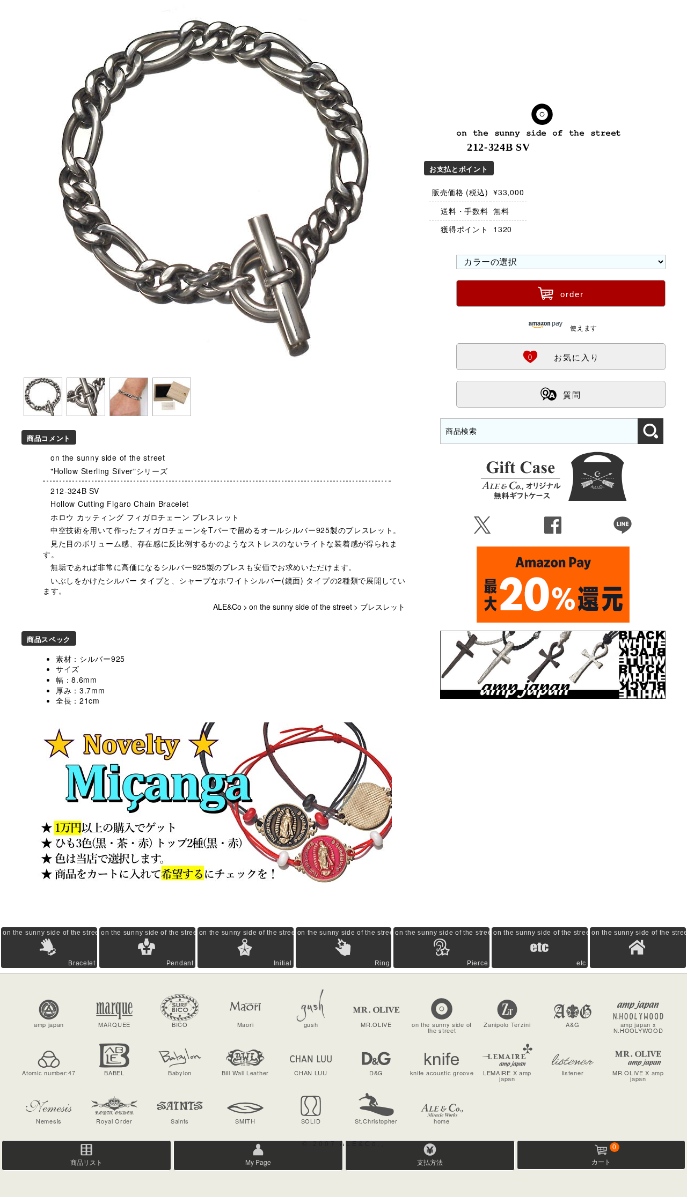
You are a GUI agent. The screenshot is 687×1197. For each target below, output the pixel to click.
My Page (258, 1161)
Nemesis (49, 1121)
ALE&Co (227, 606)
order (561, 293)
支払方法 (430, 1161)
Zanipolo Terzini (507, 1024)
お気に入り (561, 356)
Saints (180, 1121)
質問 (560, 394)
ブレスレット (382, 606)
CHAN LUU (310, 1072)
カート (603, 1154)
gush (311, 1024)
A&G (572, 1024)
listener (573, 1072)
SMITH (245, 1121)
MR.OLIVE (376, 1024)
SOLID (311, 1121)
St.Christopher (376, 1121)
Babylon (180, 1072)
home (442, 1121)
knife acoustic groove (442, 1072)
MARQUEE (114, 1024)
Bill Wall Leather (245, 1072)
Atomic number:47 (48, 1072)
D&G (376, 1072)
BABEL (114, 1072)
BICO (180, 1024)
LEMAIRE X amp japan (507, 1075)
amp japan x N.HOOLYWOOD (638, 1027)
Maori (245, 1024)
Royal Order (114, 1121)
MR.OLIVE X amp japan (638, 1075)
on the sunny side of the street (300, 606)
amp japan (49, 1024)
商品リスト (86, 1161)
